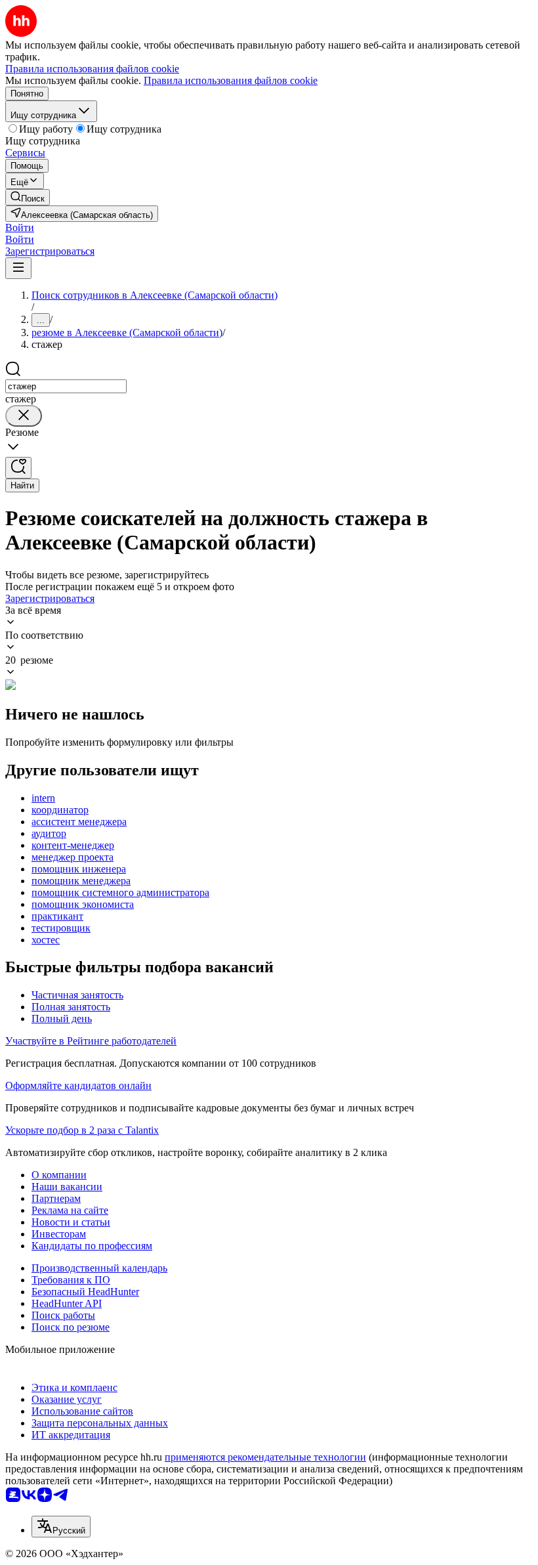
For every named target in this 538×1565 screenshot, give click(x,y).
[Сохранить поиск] (18, 468)
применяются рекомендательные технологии (265, 1457)
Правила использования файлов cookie (231, 80)
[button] (19, 227)
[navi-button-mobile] (18, 268)
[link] (27, 197)
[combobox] (66, 386)
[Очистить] (23, 416)
